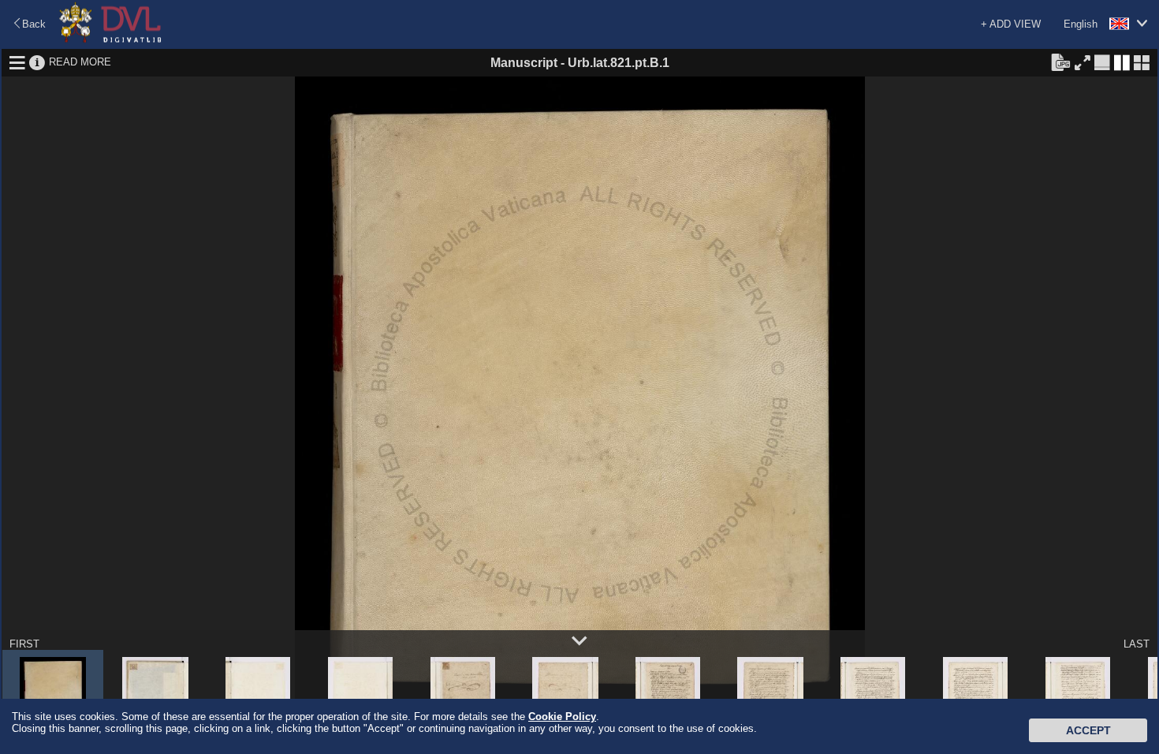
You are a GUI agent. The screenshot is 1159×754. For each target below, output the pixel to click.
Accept (1088, 730)
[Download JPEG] (1060, 61)
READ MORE (80, 62)
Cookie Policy (562, 716)
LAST (1137, 644)
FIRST (24, 644)
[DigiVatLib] (110, 40)
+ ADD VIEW (1011, 24)
